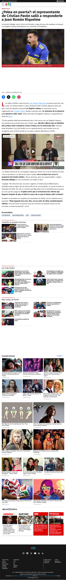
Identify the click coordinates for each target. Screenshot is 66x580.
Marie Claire (5, 564)
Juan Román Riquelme (37, 103)
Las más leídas (8, 268)
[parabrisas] (56, 514)
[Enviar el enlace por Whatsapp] (13, 97)
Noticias (4, 562)
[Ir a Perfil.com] (60, 1)
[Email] (19, 97)
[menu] (3, 4)
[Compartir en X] (8, 97)
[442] (33, 548)
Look (14, 561)
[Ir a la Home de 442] (8, 5)
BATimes (15, 567)
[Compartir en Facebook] (3, 97)
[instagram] (23, 553)
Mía (14, 564)
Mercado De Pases (36, 215)
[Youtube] (35, 553)
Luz (14, 562)
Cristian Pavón (19, 111)
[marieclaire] (25, 514)
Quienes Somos (47, 559)
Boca (10, 116)
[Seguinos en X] (31, 553)
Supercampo (16, 559)
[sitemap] (42, 553)
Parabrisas (5, 568)
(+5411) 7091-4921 (42, 575)
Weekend (5, 567)
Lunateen (15, 565)
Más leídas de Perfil (10, 299)
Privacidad (46, 562)
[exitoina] (9, 514)
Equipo (56, 559)
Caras (4, 561)
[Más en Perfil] (12, 509)
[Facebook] (27, 553)
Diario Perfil (6, 559)
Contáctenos (47, 561)
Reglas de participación (58, 562)
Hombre (4, 565)
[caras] (40, 514)
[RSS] (39, 553)
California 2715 (14, 575)
